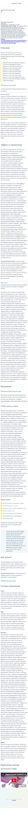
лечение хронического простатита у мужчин (11, 113)
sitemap (14, 800)
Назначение (10, 41)
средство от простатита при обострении (11, 284)
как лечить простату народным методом (12, 515)
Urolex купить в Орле (8, 518)
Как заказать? (17, 41)
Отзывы (23, 41)
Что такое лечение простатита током (10, 40)
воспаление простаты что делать (9, 115)
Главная (3, 39)
